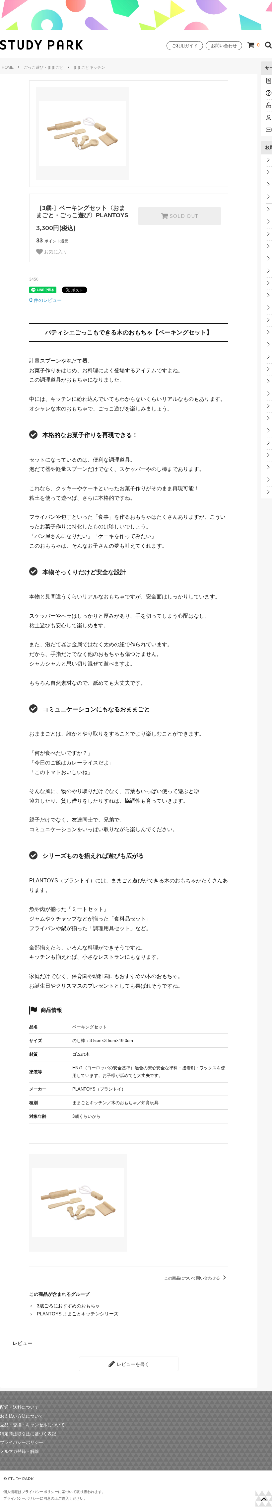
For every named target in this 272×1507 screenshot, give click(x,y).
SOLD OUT (183, 216)
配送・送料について (19, 1407)
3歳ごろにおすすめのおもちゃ (68, 1305)
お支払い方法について (21, 1416)
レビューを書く (132, 1364)
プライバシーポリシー (21, 1442)
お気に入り (55, 251)
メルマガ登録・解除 (19, 1451)
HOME (8, 67)
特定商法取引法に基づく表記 (28, 1434)
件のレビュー (45, 300)
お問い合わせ (224, 45)
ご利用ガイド (185, 45)
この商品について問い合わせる (192, 1278)
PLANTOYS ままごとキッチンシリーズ (77, 1313)
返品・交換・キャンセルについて (32, 1425)
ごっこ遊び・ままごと (43, 67)
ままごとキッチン (89, 67)
